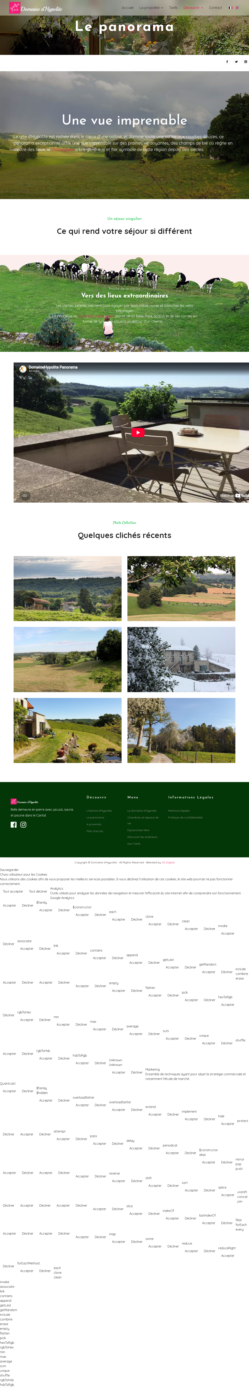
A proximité (94, 824)
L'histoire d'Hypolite (99, 810)
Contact (215, 7)
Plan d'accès (95, 831)
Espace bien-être (138, 830)
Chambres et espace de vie (143, 820)
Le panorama (95, 817)
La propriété (149, 7)
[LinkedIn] (245, 61)
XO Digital (168, 862)
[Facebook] (227, 61)
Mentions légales (179, 810)
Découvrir (191, 7)
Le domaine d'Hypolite (141, 810)
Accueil (127, 7)
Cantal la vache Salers (96, 316)
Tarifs (173, 7)
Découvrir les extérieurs (142, 837)
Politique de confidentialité (185, 817)
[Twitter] (236, 61)
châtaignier (63, 149)
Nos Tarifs (133, 843)
